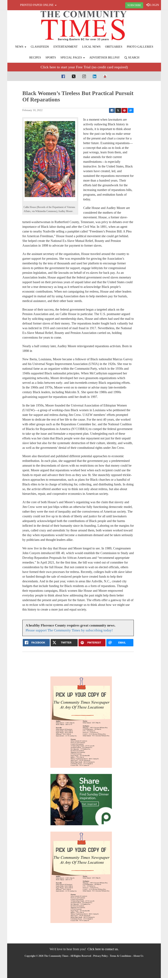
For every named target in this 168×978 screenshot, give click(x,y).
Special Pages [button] (71, 57)
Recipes (35, 57)
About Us (138, 955)
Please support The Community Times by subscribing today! (69, 630)
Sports (50, 57)
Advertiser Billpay (104, 57)
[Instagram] (84, 76)
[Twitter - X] (73, 76)
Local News (91, 46)
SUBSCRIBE (134, 5)
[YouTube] (105, 76)
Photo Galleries (140, 46)
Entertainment (65, 46)
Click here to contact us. (103, 949)
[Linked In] (94, 76)
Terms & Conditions (120, 955)
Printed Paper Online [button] (37, 5)
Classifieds (40, 46)
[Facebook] (63, 76)
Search (133, 57)
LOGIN (154, 5)
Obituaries (113, 46)
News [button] (19, 46)
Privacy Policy (100, 955)
